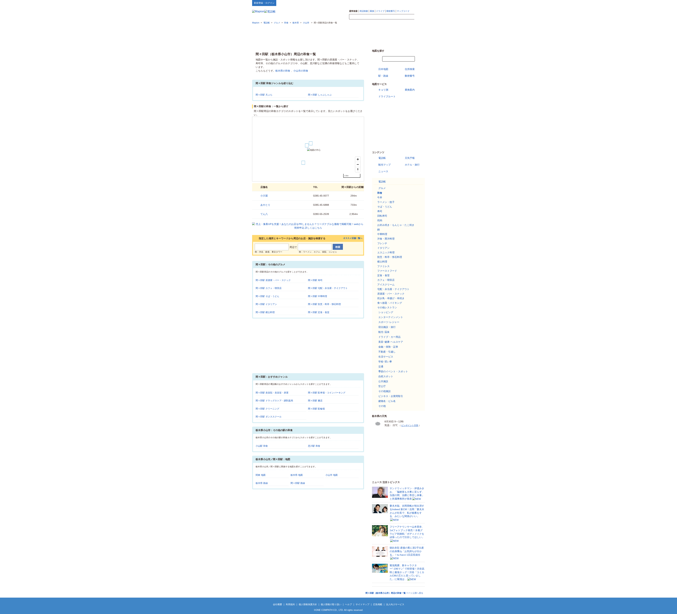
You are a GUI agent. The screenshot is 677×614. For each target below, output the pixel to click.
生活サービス (385, 356)
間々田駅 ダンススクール (269, 416)
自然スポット (385, 376)
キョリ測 (383, 89)
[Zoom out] (357, 164)
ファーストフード (387, 270)
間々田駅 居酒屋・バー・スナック (273, 280)
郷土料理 (382, 261)
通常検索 (353, 11)
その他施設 (384, 391)
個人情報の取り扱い (331, 604)
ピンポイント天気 (409, 425)
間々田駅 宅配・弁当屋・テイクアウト (328, 288)
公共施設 (383, 381)
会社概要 (277, 604)
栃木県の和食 (282, 70)
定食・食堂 (383, 275)
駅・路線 (383, 75)
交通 (380, 366)
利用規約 (290, 604)
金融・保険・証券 (388, 346)
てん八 (264, 214)
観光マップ (384, 164)
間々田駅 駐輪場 (316, 408)
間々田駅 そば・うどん (267, 296)
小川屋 (264, 195)
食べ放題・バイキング (389, 302)
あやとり (265, 204)
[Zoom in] (357, 159)
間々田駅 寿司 (315, 280)
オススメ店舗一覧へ (352, 238)
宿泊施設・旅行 (387, 327)
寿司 (379, 211)
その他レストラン (387, 307)
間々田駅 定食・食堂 (318, 312)
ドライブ (380, 11)
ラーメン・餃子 (386, 202)
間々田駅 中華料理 (317, 296)
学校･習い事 (385, 361)
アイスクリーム (386, 284)
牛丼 (379, 197)
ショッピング (385, 312)
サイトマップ (419, 3)
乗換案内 (410, 89)
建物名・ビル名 (387, 401)
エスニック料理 (386, 252)
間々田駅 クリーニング (267, 408)
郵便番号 (390, 11)
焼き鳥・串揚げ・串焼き (390, 298)
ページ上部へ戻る (394, 593)
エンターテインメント (390, 317)
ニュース (383, 171)
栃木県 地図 (297, 475)
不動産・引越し (387, 351)
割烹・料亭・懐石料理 (389, 257)
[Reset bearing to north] (357, 169)
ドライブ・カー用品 (389, 336)
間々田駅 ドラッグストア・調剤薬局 (274, 400)
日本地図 (383, 69)
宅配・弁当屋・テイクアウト (393, 289)
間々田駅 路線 (298, 483)
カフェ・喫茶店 (386, 280)
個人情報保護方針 (308, 604)
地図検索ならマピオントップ (390, 3)
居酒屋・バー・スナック (390, 293)
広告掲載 (377, 604)
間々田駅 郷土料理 (265, 312)
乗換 (372, 11)
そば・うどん (384, 206)
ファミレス (383, 266)
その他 (382, 406)
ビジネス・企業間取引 (390, 396)
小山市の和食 (300, 70)
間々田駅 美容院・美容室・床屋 (272, 392)
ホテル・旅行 (412, 164)
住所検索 (410, 69)
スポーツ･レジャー (388, 322)
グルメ (382, 188)
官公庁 (382, 386)
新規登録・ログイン (264, 3)
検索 (419, 17)
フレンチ (382, 243)
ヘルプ (408, 3)
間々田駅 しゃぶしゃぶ (320, 94)
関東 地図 (261, 475)
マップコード (403, 11)
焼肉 (379, 220)
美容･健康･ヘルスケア (390, 341)
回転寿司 (382, 215)
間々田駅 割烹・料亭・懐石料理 (324, 304)
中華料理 (382, 234)
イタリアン (383, 247)
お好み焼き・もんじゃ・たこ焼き (395, 225)
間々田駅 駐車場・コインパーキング (326, 392)
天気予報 (410, 158)
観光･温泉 (383, 332)
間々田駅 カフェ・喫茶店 (269, 288)
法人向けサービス (395, 604)
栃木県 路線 (262, 483)
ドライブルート (387, 96)
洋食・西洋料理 (386, 238)
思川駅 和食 (314, 446)
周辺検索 (363, 11)
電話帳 (382, 158)
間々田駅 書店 (315, 400)
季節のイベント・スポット (393, 371)
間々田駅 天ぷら (264, 94)
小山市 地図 (331, 475)
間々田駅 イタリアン (266, 304)
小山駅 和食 (262, 446)
